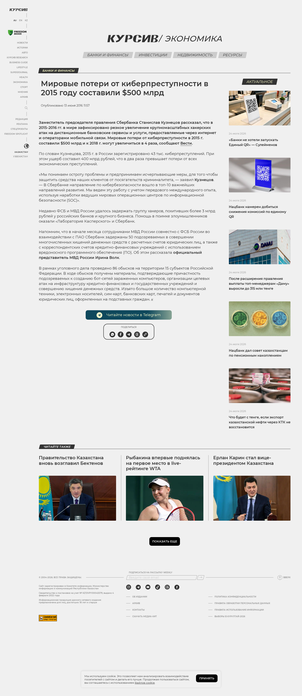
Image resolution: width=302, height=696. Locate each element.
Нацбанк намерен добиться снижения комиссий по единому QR (257, 212)
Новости (22, 42)
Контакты (138, 610)
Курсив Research (17, 57)
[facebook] (176, 587)
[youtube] (147, 587)
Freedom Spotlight (16, 134)
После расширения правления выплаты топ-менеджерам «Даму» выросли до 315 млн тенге (259, 284)
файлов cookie (145, 682)
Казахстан (21, 152)
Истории (22, 47)
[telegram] (138, 587)
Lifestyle (22, 67)
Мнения (23, 92)
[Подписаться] (201, 577)
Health (23, 77)
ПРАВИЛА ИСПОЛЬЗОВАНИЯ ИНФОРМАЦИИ (239, 610)
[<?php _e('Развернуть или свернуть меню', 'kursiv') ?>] (26, 146)
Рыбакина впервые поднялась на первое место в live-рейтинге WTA (163, 463)
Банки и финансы (108, 55)
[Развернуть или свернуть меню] (26, 108)
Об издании (139, 597)
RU (14, 20)
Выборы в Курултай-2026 (229, 616)
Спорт (24, 87)
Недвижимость (195, 55)
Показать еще (164, 541)
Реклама (22, 124)
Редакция (21, 119)
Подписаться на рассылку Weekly (150, 572)
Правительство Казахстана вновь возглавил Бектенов (71, 460)
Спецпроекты (19, 129)
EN (20, 20)
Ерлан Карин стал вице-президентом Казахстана (243, 460)
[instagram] (128, 587)
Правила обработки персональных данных (242, 603)
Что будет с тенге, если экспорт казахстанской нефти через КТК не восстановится (259, 422)
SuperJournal (19, 72)
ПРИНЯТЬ (206, 678)
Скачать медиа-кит (144, 616)
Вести (186, 143)
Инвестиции (153, 55)
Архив (24, 97)
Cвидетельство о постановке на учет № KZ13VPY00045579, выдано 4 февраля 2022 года (76, 594)
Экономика (20, 82)
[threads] (167, 587)
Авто (25, 52)
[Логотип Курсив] (18, 9)
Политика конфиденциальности (235, 597)
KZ (26, 20)
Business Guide (18, 62)
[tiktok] (157, 587)
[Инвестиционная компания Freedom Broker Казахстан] (17, 33)
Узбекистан (20, 156)
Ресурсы (232, 55)
